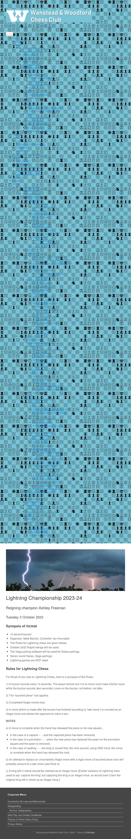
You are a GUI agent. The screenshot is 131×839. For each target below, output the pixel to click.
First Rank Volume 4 (39, 531)
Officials (17, 180)
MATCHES (31, 71)
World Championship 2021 (29, 170)
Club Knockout (36, 97)
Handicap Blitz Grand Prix (39, 130)
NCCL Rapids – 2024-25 (44, 405)
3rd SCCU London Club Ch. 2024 (49, 412)
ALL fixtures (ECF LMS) (44, 369)
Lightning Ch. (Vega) (43, 286)
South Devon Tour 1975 (27, 174)
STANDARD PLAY (32, 67)
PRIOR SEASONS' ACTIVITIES (39, 492)
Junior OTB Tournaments (28, 154)
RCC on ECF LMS (45, 276)
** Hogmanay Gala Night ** (46, 419)
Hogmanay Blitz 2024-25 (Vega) (48, 488)
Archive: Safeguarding (20, 810)
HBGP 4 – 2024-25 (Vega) (49, 475)
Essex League (36, 81)
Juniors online (23, 150)
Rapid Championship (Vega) (49, 273)
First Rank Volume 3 (39, 528)
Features (17, 157)
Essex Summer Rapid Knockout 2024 (51, 409)
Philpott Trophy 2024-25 (41, 399)
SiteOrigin (90, 832)
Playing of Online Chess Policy (23, 819)
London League (36, 74)
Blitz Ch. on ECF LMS (44, 296)
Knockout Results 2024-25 (49, 386)
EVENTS (30, 91)
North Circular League (40, 84)
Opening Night (40, 223)
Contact (16, 538)
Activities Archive (31, 190)
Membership (19, 177)
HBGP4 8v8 (42, 326)
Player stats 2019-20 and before (41, 511)
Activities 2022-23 (35, 498)
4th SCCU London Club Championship (51, 263)
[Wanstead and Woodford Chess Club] (49, 16)
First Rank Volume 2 (39, 525)
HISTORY (27, 515)
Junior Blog (21, 147)
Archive (16, 183)
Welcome (20, 41)
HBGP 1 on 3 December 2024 (47, 452)
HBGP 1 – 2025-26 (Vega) (45, 303)
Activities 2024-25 (31, 336)
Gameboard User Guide (41, 535)
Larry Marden (22, 163)
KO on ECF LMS (44, 240)
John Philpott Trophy (33, 51)
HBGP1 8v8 (42, 306)
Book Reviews (23, 160)
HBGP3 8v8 (42, 319)
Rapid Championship (39, 117)
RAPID (26, 101)
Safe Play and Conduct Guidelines (25, 815)
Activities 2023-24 (35, 495)
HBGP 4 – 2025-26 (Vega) (45, 323)
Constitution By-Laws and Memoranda (26, 801)
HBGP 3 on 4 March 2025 (45, 465)
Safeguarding (14, 806)
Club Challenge (30, 54)
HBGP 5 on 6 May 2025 (44, 478)
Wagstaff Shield (30, 61)
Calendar (17, 134)
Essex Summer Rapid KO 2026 (44, 110)
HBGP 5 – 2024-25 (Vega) (49, 482)
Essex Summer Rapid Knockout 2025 (51, 260)
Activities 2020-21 (35, 505)
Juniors (16, 137)
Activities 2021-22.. (35, 501)
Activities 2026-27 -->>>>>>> (37, 48)
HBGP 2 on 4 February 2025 (47, 458)
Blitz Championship (35, 127)
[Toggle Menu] (9, 34)
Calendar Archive (31, 187)
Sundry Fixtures (37, 87)
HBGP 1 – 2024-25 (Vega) (49, 455)
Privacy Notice (15, 824)
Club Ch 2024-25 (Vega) (47, 379)
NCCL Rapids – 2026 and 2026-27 (46, 107)
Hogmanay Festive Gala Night (44, 485)
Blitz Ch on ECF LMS (43, 445)
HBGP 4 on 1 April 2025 (44, 472)
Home (15, 38)
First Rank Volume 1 (39, 521)
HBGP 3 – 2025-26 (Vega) (45, 316)
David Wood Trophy (32, 64)
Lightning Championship (37, 124)
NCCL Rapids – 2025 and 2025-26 (49, 256)
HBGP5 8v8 (42, 333)
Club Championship (38, 94)
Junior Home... (23, 140)
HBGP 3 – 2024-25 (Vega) (49, 468)
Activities (17, 44)
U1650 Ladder (39, 246)
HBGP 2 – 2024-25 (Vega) (49, 462)
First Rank (31, 518)
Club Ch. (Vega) (44, 230)
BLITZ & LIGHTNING (33, 121)
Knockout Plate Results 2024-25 (52, 389)
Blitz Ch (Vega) (40, 293)
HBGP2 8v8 (42, 313)
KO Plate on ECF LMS (47, 243)
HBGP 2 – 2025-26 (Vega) (45, 309)
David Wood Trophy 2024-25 (46, 349)
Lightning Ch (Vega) (42, 435)
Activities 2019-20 (35, 508)
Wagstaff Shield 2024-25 (41, 342)
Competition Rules (32, 57)
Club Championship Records (30, 167)
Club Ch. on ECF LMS (47, 233)
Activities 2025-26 (31, 193)
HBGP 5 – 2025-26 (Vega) (45, 329)
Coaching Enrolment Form (32, 144)
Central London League (40, 77)
